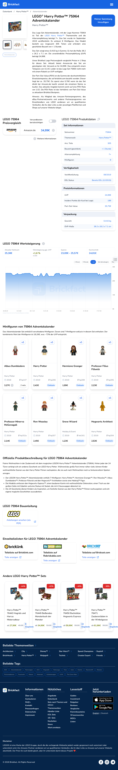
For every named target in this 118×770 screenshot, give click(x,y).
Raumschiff (89, 670)
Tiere (65, 670)
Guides (73, 695)
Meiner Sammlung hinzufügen (103, 21)
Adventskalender (9, 55)
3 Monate (85, 262)
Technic (62, 655)
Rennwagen (29, 670)
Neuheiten (52, 721)
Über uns (29, 695)
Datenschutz (30, 712)
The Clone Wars (72, 674)
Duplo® (99, 651)
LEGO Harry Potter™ (54, 35)
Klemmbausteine (77, 712)
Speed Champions (85, 651)
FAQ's (27, 702)
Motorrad (40, 674)
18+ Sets (51, 718)
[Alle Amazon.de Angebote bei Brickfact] (11, 130)
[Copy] (98, 119)
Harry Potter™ (105, 137)
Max (113, 262)
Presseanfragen (32, 708)
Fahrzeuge (56, 670)
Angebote (52, 695)
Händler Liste (53, 711)
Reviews (74, 705)
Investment (75, 699)
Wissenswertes (77, 715)
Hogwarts (46, 670)
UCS (38, 670)
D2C (5, 670)
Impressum (30, 715)
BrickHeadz (8, 655)
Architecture (8, 651)
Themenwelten (54, 708)
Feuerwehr (21, 674)
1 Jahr (93, 262)
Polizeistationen (9, 674)
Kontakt (28, 705)
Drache (80, 670)
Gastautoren (30, 699)
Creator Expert (84, 655)
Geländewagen (51, 674)
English (96, 713)
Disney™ (44, 651)
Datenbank (52, 699)
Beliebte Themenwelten (18, 645)
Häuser (31, 674)
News (50, 724)
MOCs (73, 718)
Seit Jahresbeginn (103, 262)
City (23, 651)
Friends (99, 655)
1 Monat (77, 262)
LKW (61, 674)
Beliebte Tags (11, 663)
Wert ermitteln (54, 727)
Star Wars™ (64, 651)
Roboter (99, 670)
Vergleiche (74, 708)
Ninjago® (44, 655)
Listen (72, 721)
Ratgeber (74, 702)
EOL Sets (52, 714)
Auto (72, 670)
